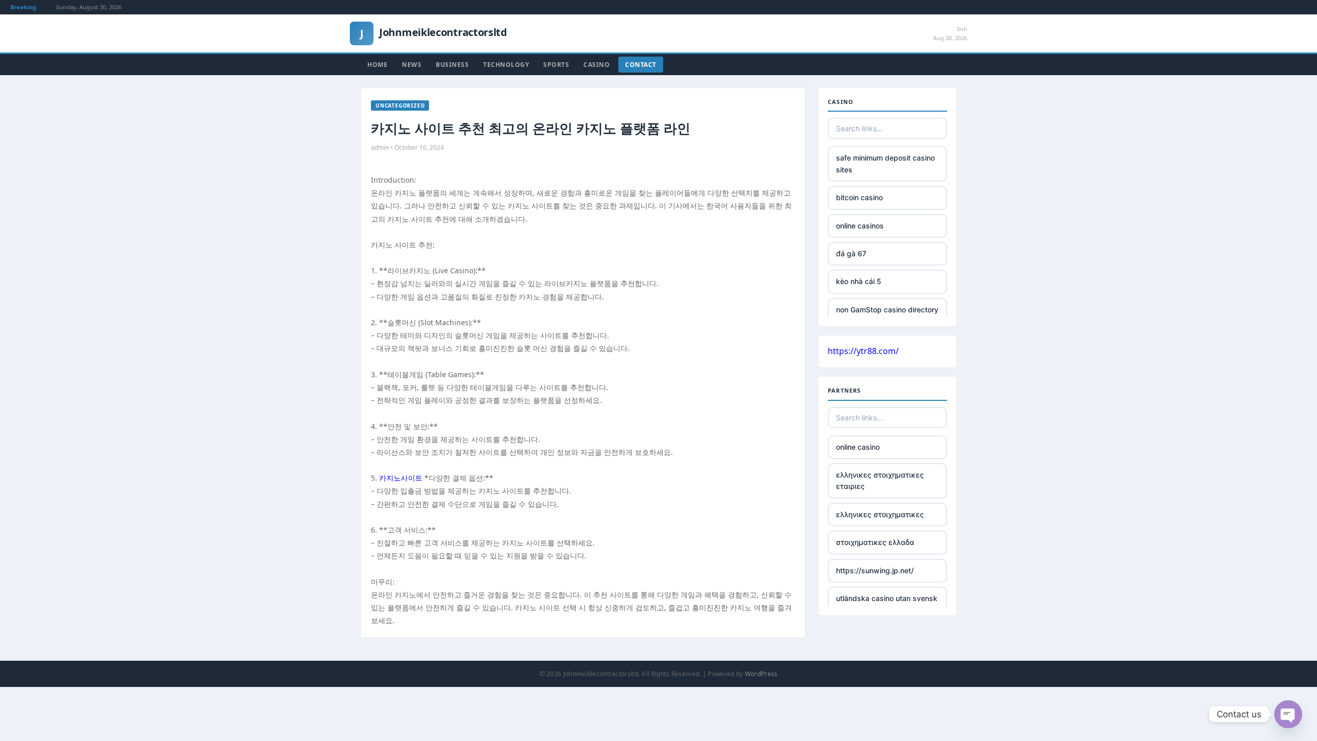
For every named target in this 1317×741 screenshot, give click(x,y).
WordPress (761, 673)
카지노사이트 (400, 478)
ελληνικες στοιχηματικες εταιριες (880, 480)
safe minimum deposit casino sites (885, 163)
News (411, 64)
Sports (556, 64)
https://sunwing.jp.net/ (875, 570)
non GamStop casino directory (887, 309)
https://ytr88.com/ (863, 351)
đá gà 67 (851, 253)
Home (377, 64)
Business (452, 64)
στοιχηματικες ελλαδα (875, 542)
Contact (640, 64)
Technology (506, 64)
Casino (596, 64)
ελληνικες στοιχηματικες (880, 514)
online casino (858, 447)
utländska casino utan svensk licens (886, 604)
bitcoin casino (859, 197)
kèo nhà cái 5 (858, 281)
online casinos (860, 225)
